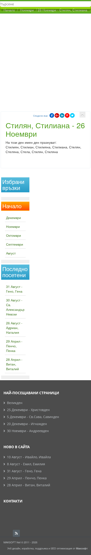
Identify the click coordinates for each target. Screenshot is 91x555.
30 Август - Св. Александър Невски (15, 307)
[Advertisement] (45, 61)
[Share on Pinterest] (67, 115)
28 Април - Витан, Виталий (14, 364)
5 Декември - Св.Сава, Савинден (33, 417)
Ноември (13, 226)
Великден (14, 403)
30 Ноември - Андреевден (28, 431)
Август (11, 253)
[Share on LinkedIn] (62, 115)
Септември (14, 244)
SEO (53, 548)
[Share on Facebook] (51, 115)
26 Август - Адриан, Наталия (14, 328)
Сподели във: (40, 115)
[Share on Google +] (57, 115)
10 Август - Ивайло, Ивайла (29, 457)
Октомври (13, 235)
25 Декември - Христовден (28, 410)
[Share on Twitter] (72, 115)
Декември (13, 217)
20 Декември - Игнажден (27, 424)
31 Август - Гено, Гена (14, 289)
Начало (9, 9)
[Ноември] (82, 115)
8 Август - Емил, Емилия (26, 464)
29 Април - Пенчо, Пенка (14, 346)
